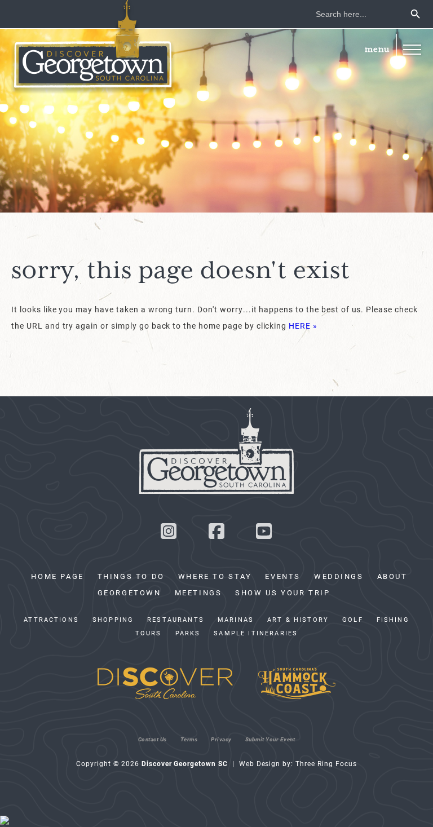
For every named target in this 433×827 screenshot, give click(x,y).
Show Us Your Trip (282, 592)
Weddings (339, 576)
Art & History (298, 619)
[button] (411, 49)
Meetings (198, 592)
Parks (188, 633)
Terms (189, 739)
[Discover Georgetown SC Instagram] (168, 534)
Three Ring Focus (325, 763)
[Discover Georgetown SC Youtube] (264, 534)
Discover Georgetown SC (93, 47)
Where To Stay (215, 576)
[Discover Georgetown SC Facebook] (216, 534)
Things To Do (131, 576)
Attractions (51, 619)
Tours (148, 633)
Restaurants (175, 619)
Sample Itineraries (256, 633)
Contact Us (152, 739)
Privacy (221, 739)
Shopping (113, 619)
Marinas (236, 619)
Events (283, 576)
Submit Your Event (270, 739)
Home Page (57, 576)
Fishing (393, 619)
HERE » (303, 325)
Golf (352, 619)
